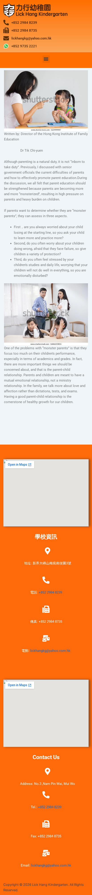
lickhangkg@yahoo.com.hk (50, 651)
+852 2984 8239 (50, 592)
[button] (46, 59)
